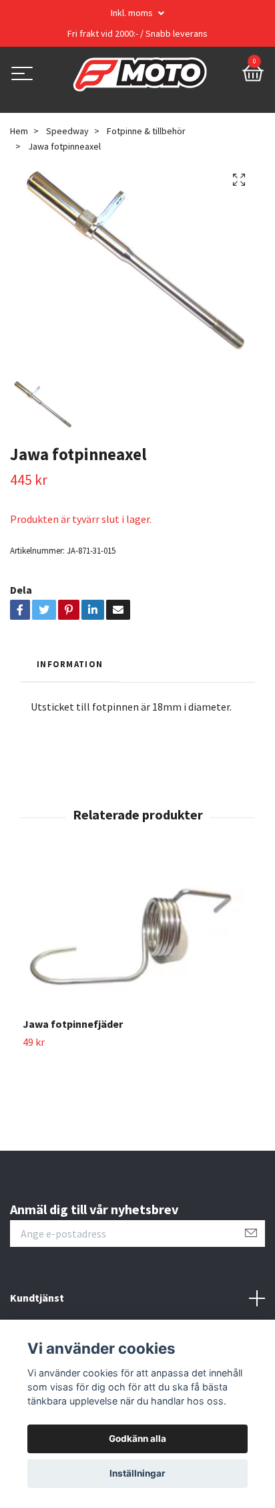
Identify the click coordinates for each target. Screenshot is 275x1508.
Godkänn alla (137, 1438)
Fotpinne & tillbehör (146, 131)
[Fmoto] (140, 74)
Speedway (67, 131)
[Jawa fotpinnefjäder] (137, 937)
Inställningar (137, 1473)
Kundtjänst (37, 1297)
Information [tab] (70, 663)
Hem (19, 131)
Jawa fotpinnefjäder (73, 1023)
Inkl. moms (133, 13)
